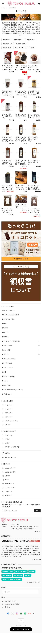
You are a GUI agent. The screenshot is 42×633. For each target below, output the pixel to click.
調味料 (33, 48)
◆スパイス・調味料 (8, 376)
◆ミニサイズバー (7, 363)
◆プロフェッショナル (9, 359)
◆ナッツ (5, 381)
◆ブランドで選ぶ (7, 345)
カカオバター (31, 40)
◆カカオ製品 (6, 350)
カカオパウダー (18, 40)
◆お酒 (4, 372)
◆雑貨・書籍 (6, 385)
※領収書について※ (8, 310)
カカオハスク (7, 48)
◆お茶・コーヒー (7, 367)
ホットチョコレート (21, 48)
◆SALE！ (5, 328)
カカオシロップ (7, 44)
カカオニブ (6, 40)
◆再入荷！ (5, 337)
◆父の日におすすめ (8, 319)
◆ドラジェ (5, 354)
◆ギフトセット (7, 394)
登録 (37, 510)
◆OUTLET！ (6, 332)
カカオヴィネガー (21, 44)
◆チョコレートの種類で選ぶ (11, 341)
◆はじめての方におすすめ (10, 315)
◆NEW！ (5, 323)
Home (3, 8)
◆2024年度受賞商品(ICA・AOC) (12, 389)
